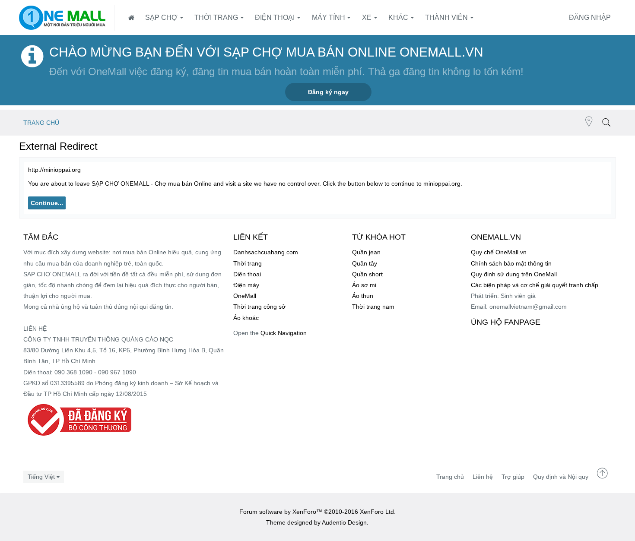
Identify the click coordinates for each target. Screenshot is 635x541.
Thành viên (446, 17)
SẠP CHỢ (161, 17)
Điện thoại (275, 17)
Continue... (47, 202)
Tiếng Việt (41, 476)
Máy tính (328, 17)
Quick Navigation (283, 332)
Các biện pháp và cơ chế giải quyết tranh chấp (534, 285)
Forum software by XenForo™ (317, 511)
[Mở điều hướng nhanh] (589, 122)
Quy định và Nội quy (560, 476)
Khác (398, 17)
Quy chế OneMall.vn (499, 252)
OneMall (244, 295)
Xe (366, 17)
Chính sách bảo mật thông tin (511, 263)
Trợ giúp (513, 476)
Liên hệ (483, 476)
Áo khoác (246, 317)
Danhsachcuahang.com (265, 252)
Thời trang (216, 17)
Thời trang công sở (259, 306)
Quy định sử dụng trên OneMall (514, 274)
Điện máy (246, 285)
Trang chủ (450, 476)
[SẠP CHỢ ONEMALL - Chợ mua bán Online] (62, 18)
